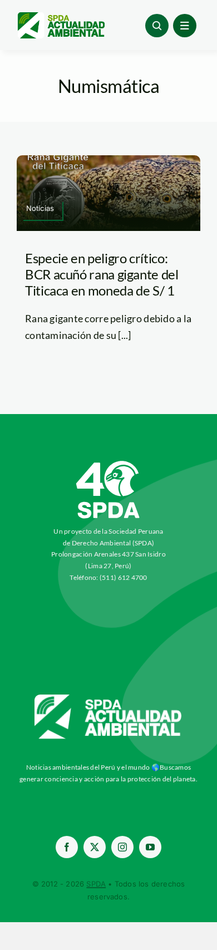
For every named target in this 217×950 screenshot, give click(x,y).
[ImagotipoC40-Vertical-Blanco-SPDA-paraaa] (108, 463)
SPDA (96, 883)
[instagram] (122, 847)
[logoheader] (61, 16)
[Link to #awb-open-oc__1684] (184, 25)
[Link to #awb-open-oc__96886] (157, 25)
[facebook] (67, 847)
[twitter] (94, 847)
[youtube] (150, 847)
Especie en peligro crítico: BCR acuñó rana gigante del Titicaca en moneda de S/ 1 (102, 274)
